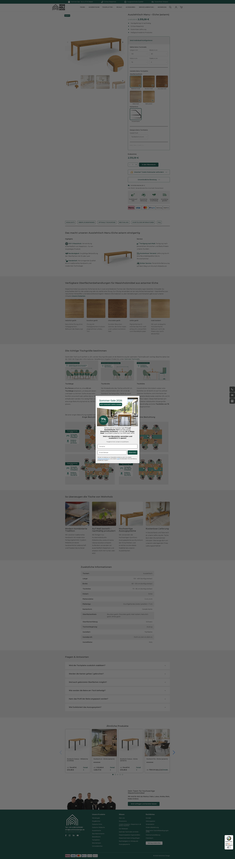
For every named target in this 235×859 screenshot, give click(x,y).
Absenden (132, 452)
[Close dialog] (138, 397)
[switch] (229, 847)
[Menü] (232, 836)
